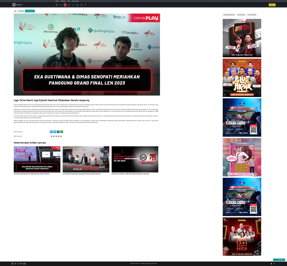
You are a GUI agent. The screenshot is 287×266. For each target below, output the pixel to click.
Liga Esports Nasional (229, 14)
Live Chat (280, 259)
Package (63, 1)
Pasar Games (75, 1)
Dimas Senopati (252, 14)
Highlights (21, 11)
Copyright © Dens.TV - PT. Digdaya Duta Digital (140, 263)
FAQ (68, 1)
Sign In (272, 5)
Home (57, 1)
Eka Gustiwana (241, 14)
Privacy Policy (154, 263)
